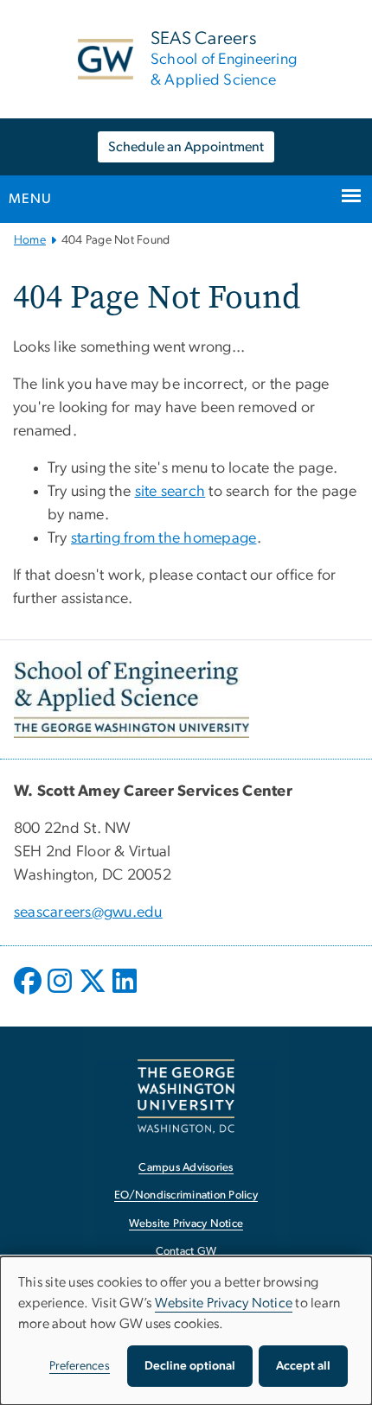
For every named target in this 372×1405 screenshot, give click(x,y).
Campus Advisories (185, 1167)
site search (170, 491)
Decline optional (189, 1366)
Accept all (303, 1366)
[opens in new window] (29, 994)
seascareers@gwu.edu (88, 912)
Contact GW (186, 1251)
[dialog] (186, 1330)
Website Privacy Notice (186, 1224)
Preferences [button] (79, 1366)
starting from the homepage (164, 538)
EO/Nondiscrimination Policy (186, 1195)
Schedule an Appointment (186, 147)
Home (30, 240)
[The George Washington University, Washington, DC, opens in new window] (186, 1096)
